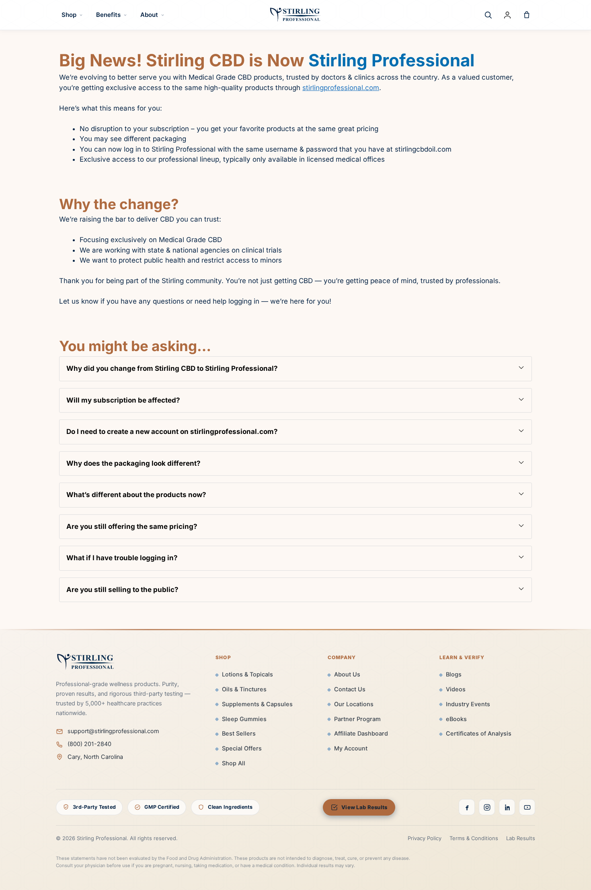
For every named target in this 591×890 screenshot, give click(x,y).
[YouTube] (527, 807)
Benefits (108, 14)
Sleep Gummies (244, 719)
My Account (350, 748)
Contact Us (349, 689)
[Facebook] (467, 807)
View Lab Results (364, 807)
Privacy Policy (424, 838)
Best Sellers (239, 733)
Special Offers (242, 748)
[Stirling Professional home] (295, 15)
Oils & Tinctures (244, 689)
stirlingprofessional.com (340, 88)
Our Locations (353, 704)
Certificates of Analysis (478, 733)
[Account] (507, 14)
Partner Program (357, 719)
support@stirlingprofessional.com (113, 731)
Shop (69, 14)
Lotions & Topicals (247, 674)
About (149, 14)
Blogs (454, 674)
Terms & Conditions (473, 838)
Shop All (233, 763)
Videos (456, 689)
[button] (295, 369)
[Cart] (526, 14)
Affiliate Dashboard (361, 733)
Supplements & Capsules (257, 704)
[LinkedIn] (507, 807)
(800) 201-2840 (89, 744)
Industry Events (468, 704)
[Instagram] (487, 807)
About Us (347, 674)
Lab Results (520, 838)
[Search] (488, 14)
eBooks (456, 719)
